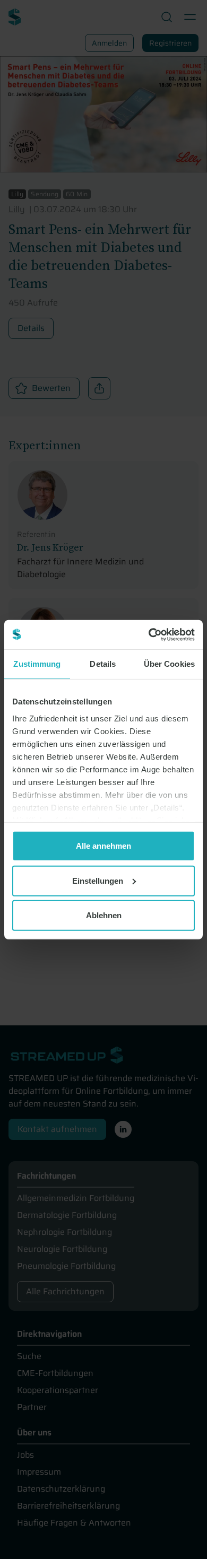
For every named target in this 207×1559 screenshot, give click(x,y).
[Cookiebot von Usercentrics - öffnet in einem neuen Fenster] (149, 634)
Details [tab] (103, 663)
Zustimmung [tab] (37, 663)
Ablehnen (104, 915)
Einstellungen (97, 880)
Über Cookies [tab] (169, 663)
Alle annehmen (103, 845)
